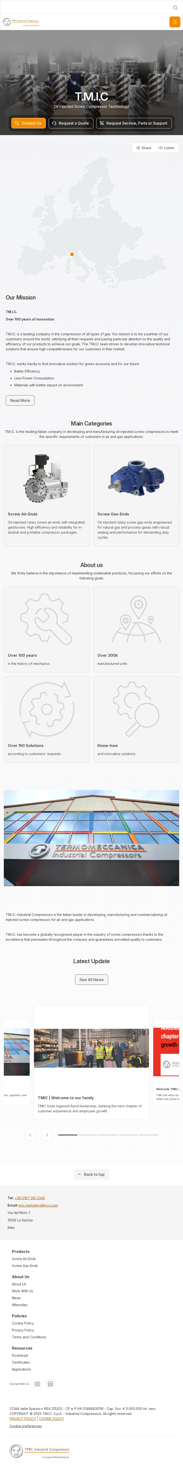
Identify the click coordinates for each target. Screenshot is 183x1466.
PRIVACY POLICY (23, 1419)
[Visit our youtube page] (37, 1383)
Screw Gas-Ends (25, 1266)
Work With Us (22, 1291)
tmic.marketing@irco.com (38, 1205)
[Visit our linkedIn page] (50, 1383)
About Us (19, 1284)
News (16, 1298)
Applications (21, 1369)
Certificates (21, 1362)
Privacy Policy (23, 1330)
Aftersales (20, 1305)
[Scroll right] (46, 1135)
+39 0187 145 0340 (30, 1198)
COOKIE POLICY (51, 1419)
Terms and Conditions (29, 1337)
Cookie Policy (23, 1323)
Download (20, 1355)
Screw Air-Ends (24, 1259)
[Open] (174, 21)
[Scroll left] (30, 1135)
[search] (175, 7)
